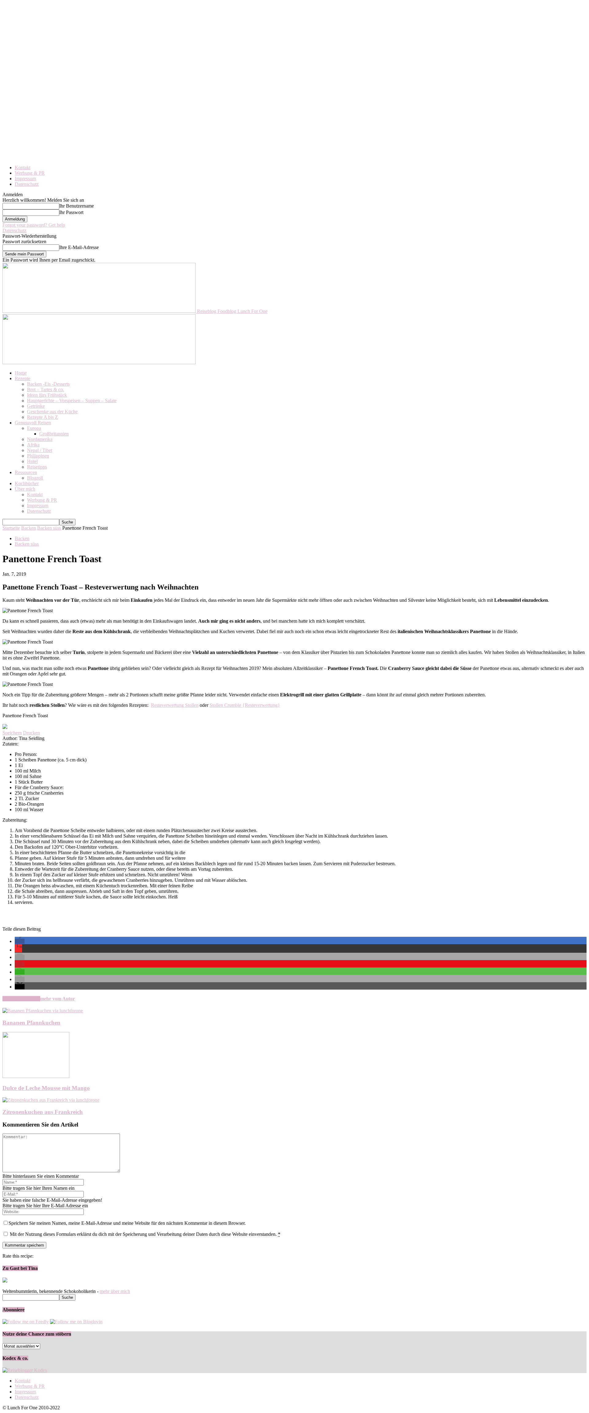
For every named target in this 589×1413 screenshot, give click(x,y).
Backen (28, 528)
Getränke (36, 406)
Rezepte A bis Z (42, 417)
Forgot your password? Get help (33, 225)
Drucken (31, 732)
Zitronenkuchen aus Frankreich (42, 1112)
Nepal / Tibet (39, 450)
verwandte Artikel (21, 998)
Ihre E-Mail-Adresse (79, 247)
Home (21, 373)
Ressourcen (26, 472)
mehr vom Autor (57, 998)
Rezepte (22, 378)
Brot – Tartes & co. (45, 389)
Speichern (12, 732)
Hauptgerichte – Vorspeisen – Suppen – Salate (72, 400)
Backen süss (49, 528)
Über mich (25, 489)
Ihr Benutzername (76, 205)
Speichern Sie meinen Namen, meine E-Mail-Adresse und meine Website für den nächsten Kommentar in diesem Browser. (127, 1223)
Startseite (11, 528)
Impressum (25, 178)
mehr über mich (115, 1291)
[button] (20, 941)
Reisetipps (37, 466)
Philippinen (38, 455)
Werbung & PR (30, 173)
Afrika (33, 444)
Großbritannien (54, 433)
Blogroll (35, 478)
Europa (34, 428)
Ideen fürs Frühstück (47, 395)
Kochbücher (27, 483)
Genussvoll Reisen (33, 422)
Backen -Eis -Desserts (48, 384)
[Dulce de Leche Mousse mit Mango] (35, 1076)
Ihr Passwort (71, 212)
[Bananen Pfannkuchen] (42, 1010)
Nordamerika (39, 439)
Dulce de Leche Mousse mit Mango (46, 1088)
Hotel (32, 461)
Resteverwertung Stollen (174, 705)
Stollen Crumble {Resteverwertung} (245, 705)
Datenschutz (27, 184)
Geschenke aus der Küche (52, 411)
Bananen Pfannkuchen (31, 1022)
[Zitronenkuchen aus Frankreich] (50, 1100)
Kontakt (22, 167)
